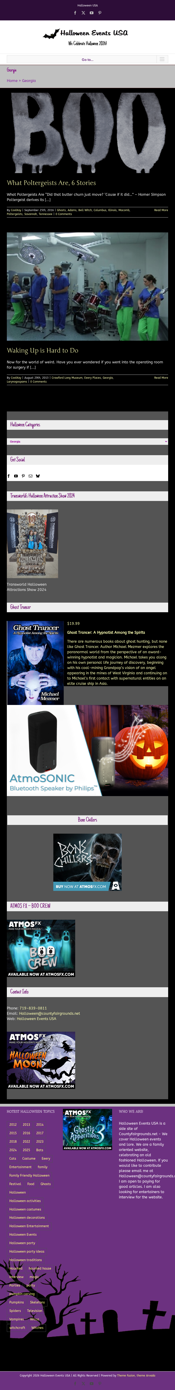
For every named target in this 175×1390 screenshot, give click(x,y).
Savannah (30, 214)
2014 (40, 1125)
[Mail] (30, 476)
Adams (72, 210)
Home (12, 80)
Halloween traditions (25, 1260)
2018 (13, 1142)
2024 (13, 1150)
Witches (37, 1328)
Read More (161, 210)
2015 (13, 1133)
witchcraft (17, 1328)
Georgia (108, 377)
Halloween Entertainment (29, 1226)
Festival (15, 1184)
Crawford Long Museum (67, 377)
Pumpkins (16, 1302)
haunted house (40, 1268)
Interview (16, 1277)
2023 (40, 1142)
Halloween (17, 1192)
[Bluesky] (38, 476)
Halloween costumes (25, 1209)
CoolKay (16, 210)
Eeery (46, 1159)
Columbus (100, 210)
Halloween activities (25, 1201)
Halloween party (22, 1243)
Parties (14, 1285)
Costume (29, 1159)
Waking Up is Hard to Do (42, 350)
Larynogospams (17, 381)
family (42, 1167)
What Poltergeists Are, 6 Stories (51, 183)
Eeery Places (92, 377)
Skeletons (37, 1302)
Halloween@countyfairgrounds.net (49, 1013)
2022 (26, 1142)
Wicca (34, 1319)
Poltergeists (15, 214)
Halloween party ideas (26, 1252)
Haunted (16, 1268)
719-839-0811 (33, 1008)
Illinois (112, 210)
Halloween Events (23, 1235)
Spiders (15, 1311)
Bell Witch (85, 210)
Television (34, 1311)
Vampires (16, 1319)
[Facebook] (8, 476)
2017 (40, 1133)
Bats (39, 1150)
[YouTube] (16, 476)
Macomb (123, 210)
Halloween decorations (27, 1218)
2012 (13, 1125)
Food (30, 1184)
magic (34, 1277)
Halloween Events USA (36, 1019)
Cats (12, 1159)
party (30, 1285)
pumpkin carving (22, 1294)
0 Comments (64, 214)
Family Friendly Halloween (29, 1176)
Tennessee (45, 214)
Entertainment (20, 1167)
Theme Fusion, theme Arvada (136, 1375)
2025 (26, 1150)
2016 (26, 1133)
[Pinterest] (23, 476)
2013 (26, 1125)
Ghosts (61, 210)
